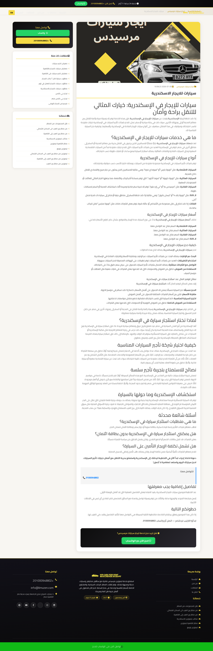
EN (11, 12)
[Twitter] (40, 605)
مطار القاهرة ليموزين (58, 143)
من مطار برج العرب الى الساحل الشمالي (52, 128)
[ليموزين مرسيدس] (106, 575)
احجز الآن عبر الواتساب (137, 541)
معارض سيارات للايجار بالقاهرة (55, 68)
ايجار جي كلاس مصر (59, 98)
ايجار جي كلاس (61, 93)
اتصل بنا (19, 12)
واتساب (80, 3)
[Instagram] (47, 605)
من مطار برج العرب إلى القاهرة (55, 133)
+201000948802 (41, 40)
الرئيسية (62, 12)
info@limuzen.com (42, 588)
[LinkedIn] (54, 605)
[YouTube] (26, 605)
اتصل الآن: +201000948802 (102, 3)
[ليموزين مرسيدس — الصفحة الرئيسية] (193, 12)
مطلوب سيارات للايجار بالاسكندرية (54, 88)
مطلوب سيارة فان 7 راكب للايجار (54, 78)
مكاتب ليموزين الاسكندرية (57, 138)
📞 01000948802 (91, 478)
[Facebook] (33, 605)
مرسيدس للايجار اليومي (57, 103)
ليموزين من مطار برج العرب (56, 163)
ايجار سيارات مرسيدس (185, 86)
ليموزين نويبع (62, 148)
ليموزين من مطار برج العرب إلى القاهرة (52, 158)
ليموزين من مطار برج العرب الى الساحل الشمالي (48, 153)
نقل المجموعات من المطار (57, 123)
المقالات (30, 12)
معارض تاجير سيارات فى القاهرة (54, 73)
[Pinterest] (19, 605)
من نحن (40, 12)
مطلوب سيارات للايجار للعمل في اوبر (53, 83)
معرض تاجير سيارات (59, 63)
